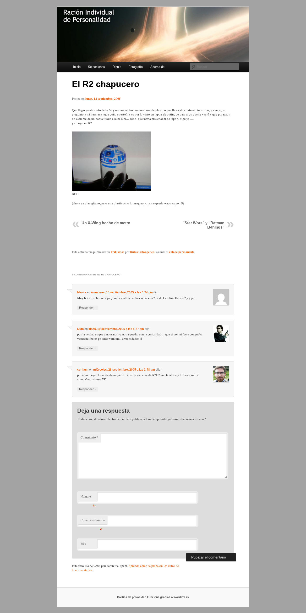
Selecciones (96, 67)
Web (83, 543)
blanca (81, 292)
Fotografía (136, 67)
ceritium (82, 369)
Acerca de (157, 67)
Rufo (80, 329)
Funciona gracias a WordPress (168, 597)
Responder (87, 307)
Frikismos (117, 251)
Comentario (89, 437)
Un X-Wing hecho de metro (106, 223)
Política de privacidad (131, 597)
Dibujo (117, 67)
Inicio (77, 67)
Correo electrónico (93, 521)
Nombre (88, 497)
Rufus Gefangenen (142, 251)
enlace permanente (181, 251)
